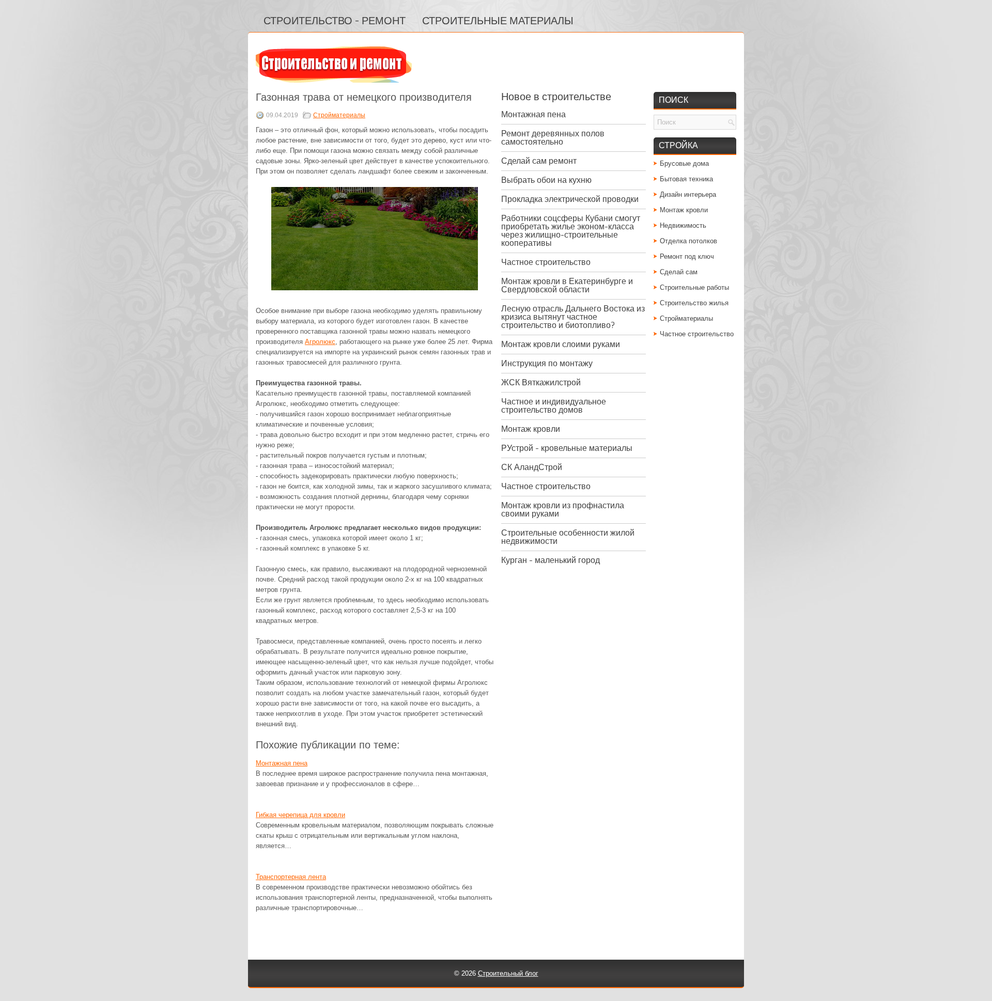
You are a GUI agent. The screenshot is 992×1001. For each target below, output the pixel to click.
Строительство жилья (694, 303)
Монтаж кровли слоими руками (560, 344)
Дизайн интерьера (688, 194)
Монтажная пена (281, 763)
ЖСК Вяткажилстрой (541, 382)
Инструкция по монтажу (547, 363)
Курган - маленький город (550, 560)
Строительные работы (694, 287)
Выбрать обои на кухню (546, 180)
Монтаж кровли (530, 429)
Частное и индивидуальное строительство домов (553, 405)
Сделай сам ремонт (539, 160)
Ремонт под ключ (687, 256)
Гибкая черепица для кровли (300, 815)
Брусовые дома (684, 163)
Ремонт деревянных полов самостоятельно (553, 137)
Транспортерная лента (291, 877)
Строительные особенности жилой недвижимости (567, 536)
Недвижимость (683, 225)
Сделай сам (679, 272)
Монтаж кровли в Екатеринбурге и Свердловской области (567, 285)
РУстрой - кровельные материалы (566, 448)
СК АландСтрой (531, 467)
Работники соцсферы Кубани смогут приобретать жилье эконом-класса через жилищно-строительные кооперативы (570, 230)
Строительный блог (508, 973)
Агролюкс (320, 342)
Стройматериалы (339, 115)
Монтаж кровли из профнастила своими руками (562, 509)
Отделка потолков (688, 241)
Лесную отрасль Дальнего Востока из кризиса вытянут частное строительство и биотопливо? (573, 317)
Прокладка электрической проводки (570, 199)
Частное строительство (546, 262)
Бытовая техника (686, 179)
